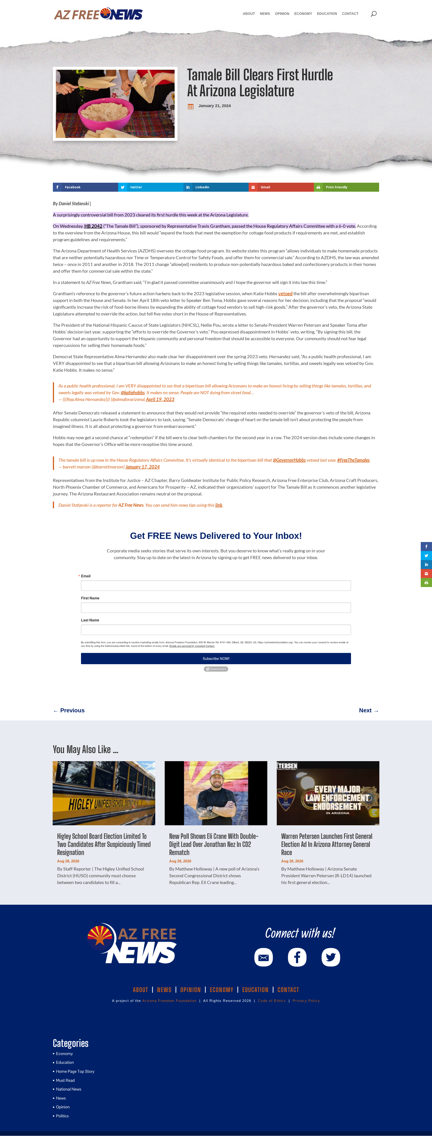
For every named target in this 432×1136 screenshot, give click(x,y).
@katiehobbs (133, 392)
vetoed (285, 293)
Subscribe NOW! (216, 658)
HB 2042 (93, 226)
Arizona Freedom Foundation (169, 1001)
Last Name (90, 620)
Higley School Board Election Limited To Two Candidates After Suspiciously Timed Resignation (104, 844)
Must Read (65, 1080)
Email (85, 576)
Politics (62, 1115)
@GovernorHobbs (289, 460)
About (249, 14)
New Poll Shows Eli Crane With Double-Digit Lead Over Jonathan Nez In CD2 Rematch (213, 844)
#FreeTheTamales (353, 460)
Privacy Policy (306, 1001)
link (218, 505)
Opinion (282, 14)
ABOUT (140, 989)
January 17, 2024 (143, 466)
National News (68, 1089)
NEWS (164, 989)
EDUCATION (255, 989)
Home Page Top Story (75, 1071)
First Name (90, 598)
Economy (303, 14)
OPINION (190, 989)
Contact (350, 14)
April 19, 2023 (160, 399)
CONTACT (288, 989)
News (265, 14)
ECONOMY (222, 989)
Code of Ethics (272, 1001)
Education (327, 14)
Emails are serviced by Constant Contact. (192, 646)
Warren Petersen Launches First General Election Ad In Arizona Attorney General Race (326, 844)
